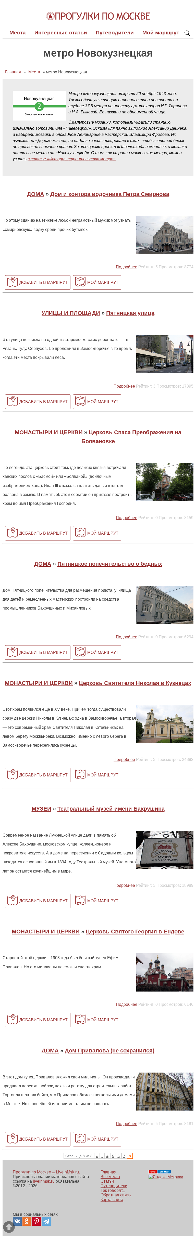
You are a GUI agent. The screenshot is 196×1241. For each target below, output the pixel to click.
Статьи (107, 1181)
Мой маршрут (160, 32)
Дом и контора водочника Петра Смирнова (109, 194)
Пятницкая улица (130, 313)
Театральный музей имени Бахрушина (111, 809)
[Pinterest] (36, 1221)
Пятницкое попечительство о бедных (109, 564)
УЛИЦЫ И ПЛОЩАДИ (71, 313)
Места (17, 32)
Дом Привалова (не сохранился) (109, 1050)
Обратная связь (116, 1195)
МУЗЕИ (41, 809)
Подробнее (126, 267)
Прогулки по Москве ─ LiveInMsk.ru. (46, 1172)
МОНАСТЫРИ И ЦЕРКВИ (49, 432)
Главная (108, 1172)
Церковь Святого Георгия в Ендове (135, 931)
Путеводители (115, 32)
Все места (110, 1176)
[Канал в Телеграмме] (46, 1221)
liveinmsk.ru (44, 1181)
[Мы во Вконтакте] (17, 1221)
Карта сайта (112, 1199)
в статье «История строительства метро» (72, 159)
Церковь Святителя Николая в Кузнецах (135, 683)
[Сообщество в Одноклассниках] (26, 1221)
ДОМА (35, 194)
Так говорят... (113, 1190)
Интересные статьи (60, 32)
